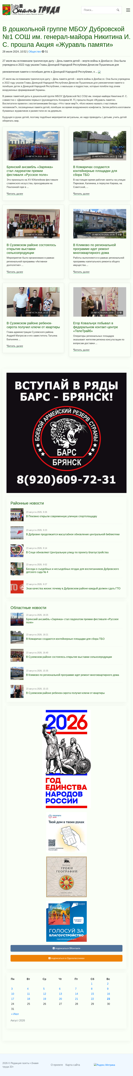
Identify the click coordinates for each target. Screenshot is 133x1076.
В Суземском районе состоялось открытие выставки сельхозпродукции (31, 249)
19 (44, 998)
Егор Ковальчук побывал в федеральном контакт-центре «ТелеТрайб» (95, 327)
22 (92, 998)
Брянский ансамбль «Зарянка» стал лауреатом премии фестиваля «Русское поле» (30, 171)
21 (76, 998)
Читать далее (15, 193)
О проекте (57, 1064)
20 (60, 998)
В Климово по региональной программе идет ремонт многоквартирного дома (94, 249)
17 (12, 998)
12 (44, 993)
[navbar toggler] (128, 10)
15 (92, 993)
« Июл (15, 1014)
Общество (35, 51)
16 (108, 993)
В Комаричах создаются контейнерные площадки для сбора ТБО (95, 171)
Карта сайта (73, 1064)
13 (60, 993)
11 (28, 993)
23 (108, 998)
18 (28, 998)
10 (12, 993)
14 (76, 993)
